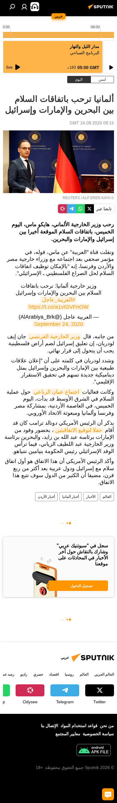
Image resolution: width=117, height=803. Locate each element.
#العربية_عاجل (58, 300)
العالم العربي (104, 674)
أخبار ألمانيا (70, 497)
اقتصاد (54, 674)
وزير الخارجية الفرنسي (54, 336)
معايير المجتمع (68, 733)
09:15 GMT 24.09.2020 (92, 122)
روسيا (69, 674)
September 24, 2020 (58, 324)
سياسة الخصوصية (98, 733)
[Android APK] (93, 751)
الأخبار (90, 497)
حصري (38, 674)
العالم (107, 497)
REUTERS (71, 198)
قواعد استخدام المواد (79, 725)
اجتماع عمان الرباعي (57, 392)
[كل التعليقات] (108, 794)
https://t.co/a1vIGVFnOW (58, 307)
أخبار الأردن (46, 497)
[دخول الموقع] (24, 7)
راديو (23, 674)
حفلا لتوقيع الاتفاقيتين (78, 430)
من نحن (107, 725)
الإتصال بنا (49, 725)
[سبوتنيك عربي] (102, 9)
